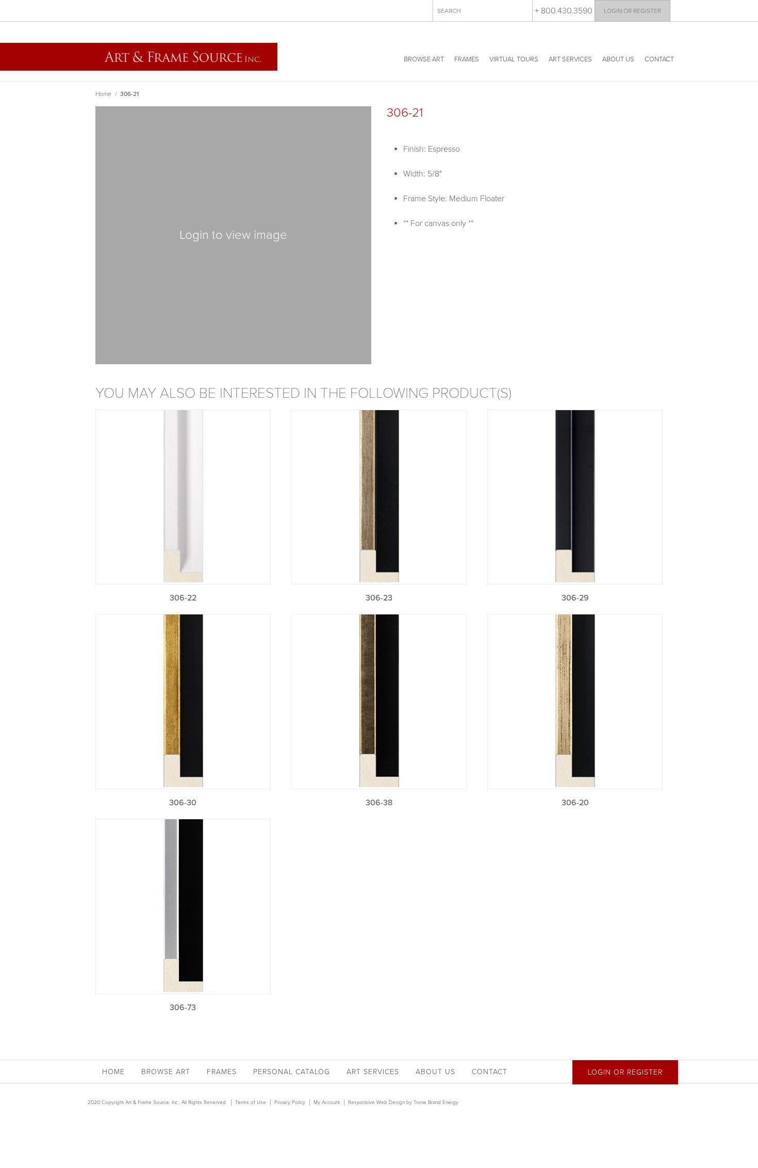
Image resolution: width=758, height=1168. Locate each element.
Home (103, 94)
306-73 (183, 1007)
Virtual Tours (513, 59)
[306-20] (575, 701)
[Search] (522, 10)
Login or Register (632, 10)
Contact (659, 59)
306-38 (379, 803)
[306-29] (575, 497)
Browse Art (424, 59)
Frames (466, 59)
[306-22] (183, 497)
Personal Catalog (291, 1071)
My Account (327, 1102)
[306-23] (379, 497)
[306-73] (183, 906)
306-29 (575, 598)
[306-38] (379, 701)
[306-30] (183, 701)
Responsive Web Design (376, 1102)
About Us (618, 59)
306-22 (183, 598)
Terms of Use (250, 1102)
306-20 (575, 803)
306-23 (379, 598)
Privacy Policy (289, 1102)
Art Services (570, 59)
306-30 (182, 803)
